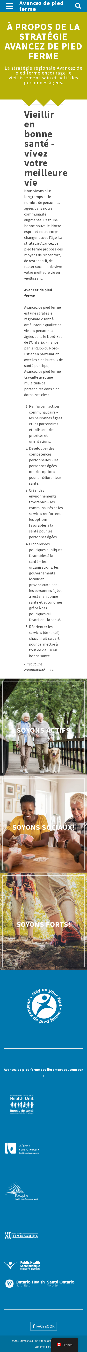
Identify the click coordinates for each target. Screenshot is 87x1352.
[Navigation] (10, 6)
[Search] (78, 6)
